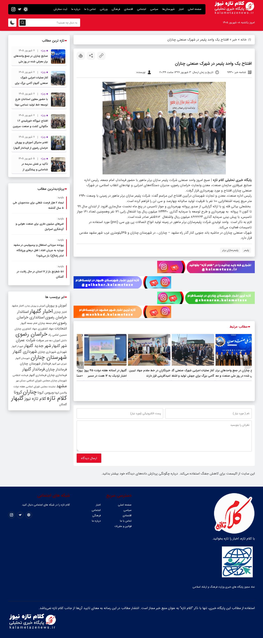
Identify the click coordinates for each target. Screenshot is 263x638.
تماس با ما (90, 9)
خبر (234, 39)
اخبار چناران (60, 312)
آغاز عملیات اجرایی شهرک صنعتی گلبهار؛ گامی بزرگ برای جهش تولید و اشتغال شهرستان (190, 375)
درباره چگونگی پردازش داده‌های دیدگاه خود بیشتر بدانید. (139, 473)
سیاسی (154, 9)
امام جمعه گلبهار (29, 323)
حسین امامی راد (57, 335)
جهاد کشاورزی (46, 329)
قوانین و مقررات (123, 526)
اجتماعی (141, 9)
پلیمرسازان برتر (230, 250)
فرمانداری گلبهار (37, 375)
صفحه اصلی (194, 9)
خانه (244, 39)
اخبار (181, 9)
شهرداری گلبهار (25, 351)
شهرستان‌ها (168, 9)
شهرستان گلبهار (22, 358)
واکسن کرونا (60, 393)
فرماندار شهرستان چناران (35, 363)
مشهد (61, 386)
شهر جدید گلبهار (37, 346)
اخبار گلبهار (41, 311)
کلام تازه (57, 398)
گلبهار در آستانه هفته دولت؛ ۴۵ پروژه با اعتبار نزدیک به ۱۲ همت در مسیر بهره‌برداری (103, 375)
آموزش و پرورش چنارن (35, 306)
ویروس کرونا (45, 392)
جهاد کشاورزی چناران (26, 329)
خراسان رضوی (31, 334)
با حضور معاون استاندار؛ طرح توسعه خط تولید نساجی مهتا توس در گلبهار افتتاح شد (31, 105)
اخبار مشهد (18, 306)
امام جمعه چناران (47, 323)
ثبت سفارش (60, 9)
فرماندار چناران (56, 369)
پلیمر (246, 250)
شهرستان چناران (49, 357)
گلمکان (63, 404)
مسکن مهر (21, 381)
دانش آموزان (60, 341)
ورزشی (103, 9)
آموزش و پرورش (56, 305)
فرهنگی (116, 9)
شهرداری (62, 352)
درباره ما (75, 9)
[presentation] (248, 365)
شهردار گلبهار (17, 346)
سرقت (40, 340)
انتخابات (60, 328)
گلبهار (17, 398)
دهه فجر (49, 340)
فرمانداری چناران (57, 375)
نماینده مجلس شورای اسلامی (40, 387)
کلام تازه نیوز (35, 399)
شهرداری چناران (47, 352)
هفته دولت (19, 387)
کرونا (18, 392)
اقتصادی (128, 9)
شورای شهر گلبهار (59, 364)
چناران (30, 392)
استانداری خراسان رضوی (42, 320)
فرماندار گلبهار (33, 369)
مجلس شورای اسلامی (38, 381)
